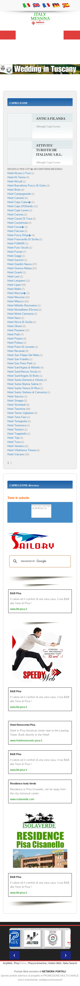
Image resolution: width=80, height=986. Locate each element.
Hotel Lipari (14, 284)
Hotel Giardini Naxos (19, 264)
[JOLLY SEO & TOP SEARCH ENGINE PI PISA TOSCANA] (32, 938)
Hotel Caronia (15, 214)
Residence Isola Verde (23, 783)
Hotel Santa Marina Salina (22, 384)
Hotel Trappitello (17, 433)
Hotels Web (54, 963)
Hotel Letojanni (16, 280)
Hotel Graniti (14, 272)
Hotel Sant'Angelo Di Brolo (23, 375)
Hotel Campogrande (19, 193)
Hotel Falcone (15, 231)
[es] (66, 5)
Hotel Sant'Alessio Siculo (22, 371)
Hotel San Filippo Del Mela (23, 355)
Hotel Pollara (15, 342)
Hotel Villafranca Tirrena (21, 450)
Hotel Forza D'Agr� (19, 235)
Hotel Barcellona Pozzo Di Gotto (26, 185)
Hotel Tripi (13, 437)
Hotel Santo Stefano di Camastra (27, 392)
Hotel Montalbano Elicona (22, 309)
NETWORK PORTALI (54, 971)
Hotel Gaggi (14, 255)
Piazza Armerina (37, 963)
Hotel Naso (14, 317)
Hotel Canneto (15, 198)
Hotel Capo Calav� (19, 202)
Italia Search (70, 963)
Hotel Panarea (15, 330)
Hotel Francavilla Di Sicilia (23, 239)
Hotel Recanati (16, 351)
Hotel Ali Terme (16, 177)
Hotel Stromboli (16, 404)
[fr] (46, 5)
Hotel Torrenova (16, 425)
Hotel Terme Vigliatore (20, 413)
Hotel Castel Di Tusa (19, 218)
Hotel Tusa (13, 441)
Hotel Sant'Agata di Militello (23, 367)
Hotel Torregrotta (17, 421)
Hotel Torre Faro (16, 417)
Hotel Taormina (16, 408)
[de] (56, 5)
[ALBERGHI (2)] (41, 508)
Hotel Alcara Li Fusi (19, 173)
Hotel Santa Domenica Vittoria (25, 379)
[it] (26, 5)
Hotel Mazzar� (16, 293)
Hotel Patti (13, 334)
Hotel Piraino (15, 338)
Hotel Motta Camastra (20, 313)
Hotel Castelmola (17, 222)
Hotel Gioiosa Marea (19, 268)
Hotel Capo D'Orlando (20, 206)
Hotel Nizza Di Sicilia (19, 322)
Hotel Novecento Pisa (22, 724)
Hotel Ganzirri (15, 260)
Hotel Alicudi (14, 181)
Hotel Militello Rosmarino (22, 305)
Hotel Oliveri (14, 326)
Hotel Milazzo (15, 301)
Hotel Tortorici (15, 429)
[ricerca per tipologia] (41, 505)
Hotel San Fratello (18, 359)
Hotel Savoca (15, 396)
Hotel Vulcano (15, 454)
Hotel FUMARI (16, 243)
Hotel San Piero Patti (19, 363)
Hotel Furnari (15, 251)
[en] (36, 5)
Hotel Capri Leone (18, 210)
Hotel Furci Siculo (18, 247)
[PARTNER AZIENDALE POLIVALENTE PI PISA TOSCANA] (12, 938)
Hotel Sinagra (15, 400)
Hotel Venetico (16, 446)
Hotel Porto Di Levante (20, 346)
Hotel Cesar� (15, 226)
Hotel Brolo (14, 189)
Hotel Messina (15, 297)
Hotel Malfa (14, 288)
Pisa (16, 963)
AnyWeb (7, 963)
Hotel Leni (13, 276)
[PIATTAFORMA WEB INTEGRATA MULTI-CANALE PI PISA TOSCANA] (53, 938)
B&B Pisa (15, 593)
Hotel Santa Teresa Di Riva (23, 388)
